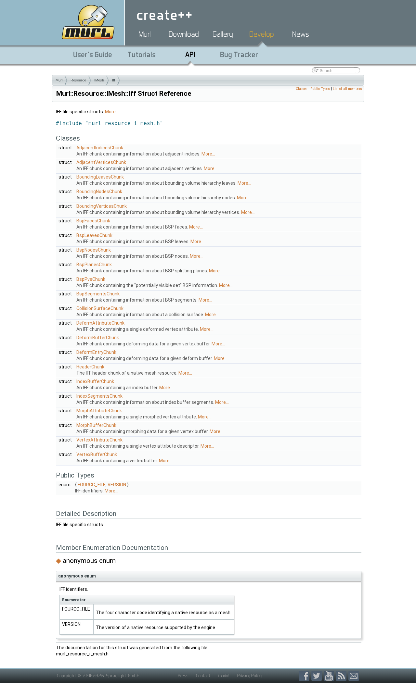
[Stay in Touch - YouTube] (330, 676)
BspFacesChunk (93, 220)
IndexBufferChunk (95, 381)
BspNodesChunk (93, 250)
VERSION (117, 484)
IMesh (99, 80)
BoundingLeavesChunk (100, 177)
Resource (78, 80)
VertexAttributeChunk (99, 439)
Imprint (224, 675)
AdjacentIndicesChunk (99, 147)
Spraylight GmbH (123, 675)
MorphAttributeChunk (99, 410)
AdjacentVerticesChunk (101, 162)
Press (183, 675)
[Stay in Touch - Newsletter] (353, 676)
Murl (144, 34)
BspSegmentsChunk (98, 293)
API (190, 54)
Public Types (320, 89)
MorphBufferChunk (96, 425)
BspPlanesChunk (94, 264)
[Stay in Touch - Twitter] (317, 676)
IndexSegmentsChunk (99, 396)
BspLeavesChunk (94, 235)
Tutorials (141, 54)
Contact (203, 675)
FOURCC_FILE (92, 484)
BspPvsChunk (90, 279)
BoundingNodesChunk (99, 191)
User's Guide (92, 54)
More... (112, 111)
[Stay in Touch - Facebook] (305, 676)
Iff (113, 80)
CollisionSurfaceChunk (100, 308)
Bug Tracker (239, 54)
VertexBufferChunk (96, 454)
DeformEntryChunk (96, 352)
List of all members (347, 89)
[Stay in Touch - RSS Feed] (342, 676)
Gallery (223, 34)
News (300, 34)
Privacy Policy (249, 675)
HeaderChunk (90, 366)
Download (184, 34)
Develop (261, 34)
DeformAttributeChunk (100, 323)
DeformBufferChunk (97, 337)
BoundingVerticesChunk (101, 206)
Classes (301, 89)
